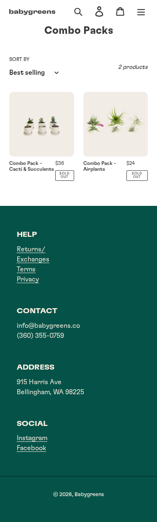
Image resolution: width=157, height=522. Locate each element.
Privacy (28, 279)
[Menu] (141, 12)
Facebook (31, 448)
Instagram (32, 438)
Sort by (19, 59)
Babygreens (89, 494)
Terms (26, 269)
